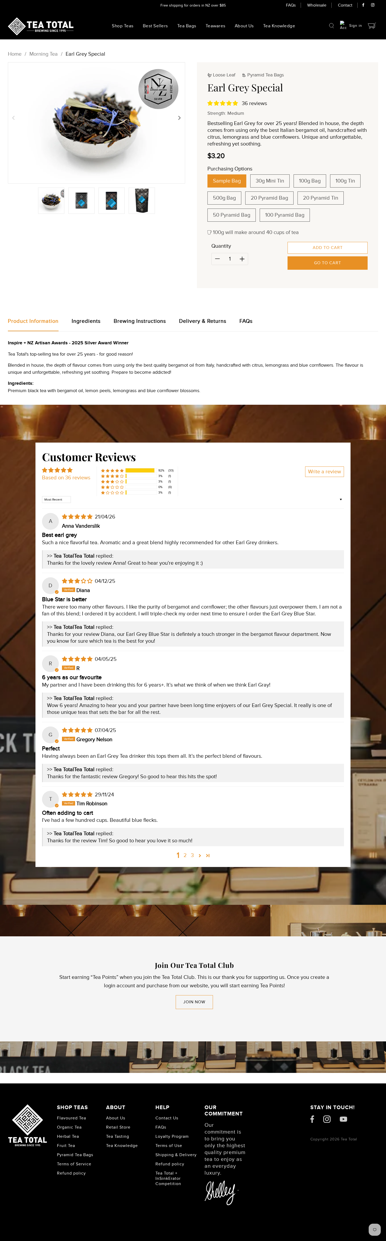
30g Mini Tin (270, 181)
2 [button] (185, 855)
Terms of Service (74, 1164)
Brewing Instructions (140, 321)
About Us (244, 26)
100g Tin (345, 181)
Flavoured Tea (71, 1118)
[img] (78, 517)
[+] (242, 259)
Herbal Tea (68, 1136)
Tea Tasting (117, 1136)
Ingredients (86, 321)
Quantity (221, 246)
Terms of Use (168, 1145)
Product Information (33, 321)
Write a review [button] (324, 472)
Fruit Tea (66, 1145)
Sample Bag (227, 181)
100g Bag (310, 181)
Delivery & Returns (202, 321)
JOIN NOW (194, 1002)
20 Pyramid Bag (269, 198)
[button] (13, 118)
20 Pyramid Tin (320, 198)
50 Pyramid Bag (231, 215)
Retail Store (118, 1127)
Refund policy (71, 1173)
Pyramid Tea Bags (75, 1154)
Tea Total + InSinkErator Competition (168, 1178)
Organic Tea (69, 1127)
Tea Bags (186, 26)
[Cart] (372, 25)
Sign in (355, 25)
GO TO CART (327, 263)
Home (15, 54)
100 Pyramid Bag (284, 215)
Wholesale (316, 5)
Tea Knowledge (122, 1145)
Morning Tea (43, 54)
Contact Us (166, 1118)
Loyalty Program (172, 1136)
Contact (345, 5)
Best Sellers (155, 26)
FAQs (291, 5)
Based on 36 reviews (66, 478)
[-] (217, 259)
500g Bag (224, 198)
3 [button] (192, 855)
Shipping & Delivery (176, 1154)
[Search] (331, 26)
